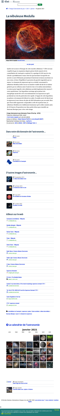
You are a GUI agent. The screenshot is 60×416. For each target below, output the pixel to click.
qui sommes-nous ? (40, 400)
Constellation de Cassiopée (19, 161)
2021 (27, 8)
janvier (33, 8)
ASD (16, 123)
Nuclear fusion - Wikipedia (13, 232)
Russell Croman (21, 60)
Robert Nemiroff (22, 119)
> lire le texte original (12, 117)
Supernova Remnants (12, 271)
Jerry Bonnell (35, 119)
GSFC (24, 123)
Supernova (15, 152)
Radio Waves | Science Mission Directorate (17, 251)
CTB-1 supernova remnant (13, 303)
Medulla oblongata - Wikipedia (14, 225)
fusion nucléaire (35, 311)
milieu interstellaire (45, 311)
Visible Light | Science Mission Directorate (17, 258)
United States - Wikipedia (13, 245)
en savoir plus (7, 413)
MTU (29, 119)
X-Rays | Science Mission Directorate (16, 264)
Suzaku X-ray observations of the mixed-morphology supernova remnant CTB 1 (26, 284)
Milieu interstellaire (17, 143)
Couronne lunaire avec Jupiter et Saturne (23, 389)
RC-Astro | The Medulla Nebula (14, 277)
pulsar (29, 311)
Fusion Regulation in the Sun (13, 297)
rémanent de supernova (26, 314)
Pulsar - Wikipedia (11, 238)
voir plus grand (30, 64)
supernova (24, 311)
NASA (20, 123)
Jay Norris (29, 121)
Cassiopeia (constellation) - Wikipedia (16, 219)
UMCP (41, 119)
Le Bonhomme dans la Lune (19, 187)
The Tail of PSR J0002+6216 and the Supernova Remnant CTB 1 (22, 290)
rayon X (17, 314)
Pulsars (14, 137)
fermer (57, 410)
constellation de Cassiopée (14, 311)
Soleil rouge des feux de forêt (20, 383)
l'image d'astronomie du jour (17, 8)
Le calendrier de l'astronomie (24, 324)
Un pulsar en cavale (17, 205)
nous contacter (49, 400)
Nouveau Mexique (10, 314)
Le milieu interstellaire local (19, 178)
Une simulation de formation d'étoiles (22, 196)
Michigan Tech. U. (32, 123)
